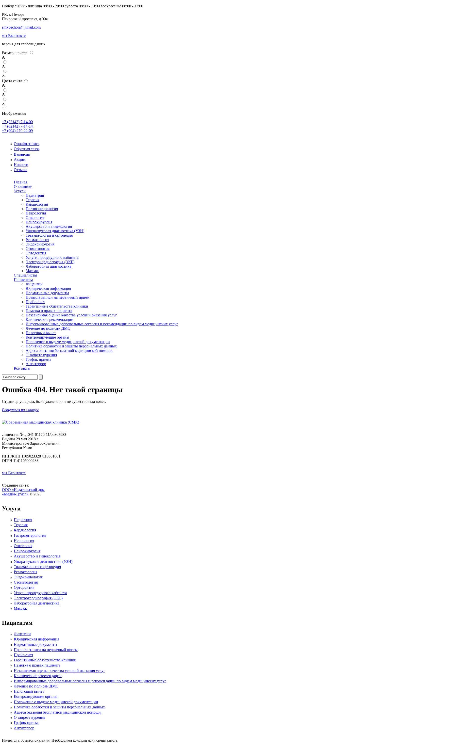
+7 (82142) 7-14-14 (17, 126)
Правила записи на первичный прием (57, 297)
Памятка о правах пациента (49, 311)
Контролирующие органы (47, 337)
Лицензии (34, 284)
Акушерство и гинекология (49, 226)
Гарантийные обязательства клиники (57, 306)
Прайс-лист (35, 302)
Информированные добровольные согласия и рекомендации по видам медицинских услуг (102, 324)
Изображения (14, 113)
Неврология (36, 213)
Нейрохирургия (39, 222)
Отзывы (20, 170)
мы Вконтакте (14, 35)
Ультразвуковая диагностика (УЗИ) (55, 231)
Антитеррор (36, 364)
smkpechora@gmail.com (21, 27)
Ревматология (37, 240)
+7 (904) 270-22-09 (17, 131)
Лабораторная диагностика (48, 266)
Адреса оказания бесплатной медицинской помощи (69, 350)
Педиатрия (35, 195)
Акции (19, 159)
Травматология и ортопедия (49, 235)
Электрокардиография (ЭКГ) (50, 262)
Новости (21, 165)
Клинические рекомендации (49, 319)
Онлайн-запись (26, 144)
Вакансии (22, 154)
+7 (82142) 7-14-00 (17, 122)
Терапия (32, 200)
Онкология (35, 217)
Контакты (22, 368)
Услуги (20, 191)
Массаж (32, 271)
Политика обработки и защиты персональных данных (71, 346)
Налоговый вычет (41, 333)
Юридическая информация (48, 288)
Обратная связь (26, 149)
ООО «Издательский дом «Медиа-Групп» (23, 492)
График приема (38, 359)
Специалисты (25, 275)
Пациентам (23, 280)
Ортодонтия (36, 253)
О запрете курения (41, 355)
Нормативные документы (47, 293)
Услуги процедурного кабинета (52, 257)
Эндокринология (40, 244)
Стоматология (38, 248)
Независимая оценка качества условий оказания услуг (71, 315)
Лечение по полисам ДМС (48, 328)
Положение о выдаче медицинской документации (68, 342)
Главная (20, 182)
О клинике (23, 186)
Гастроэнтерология (42, 209)
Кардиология (37, 204)
